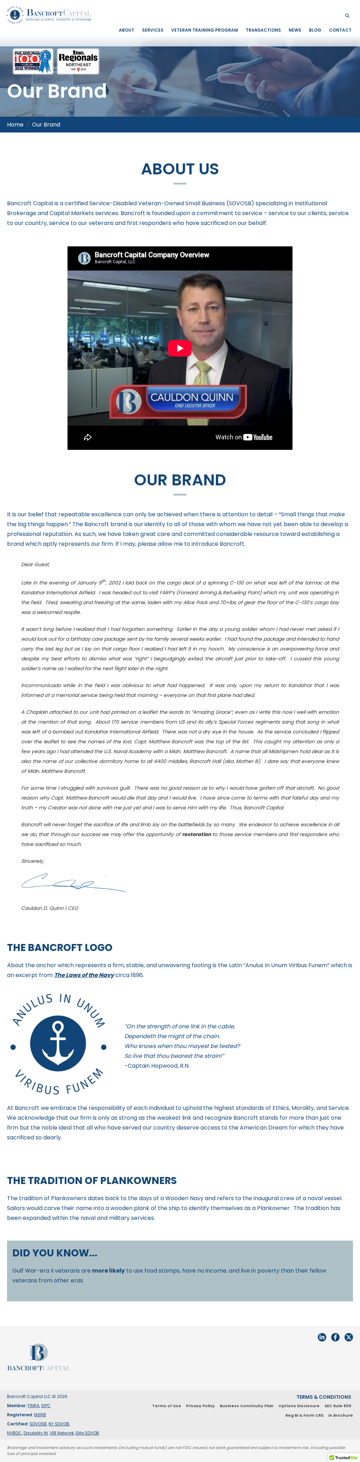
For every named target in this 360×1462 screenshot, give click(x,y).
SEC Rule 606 (337, 1406)
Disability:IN (36, 1433)
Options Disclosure (299, 1406)
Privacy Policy (200, 1406)
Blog (315, 30)
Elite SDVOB (87, 1433)
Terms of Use (166, 1406)
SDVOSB (38, 1424)
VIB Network (62, 1433)
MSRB (40, 1415)
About (126, 30)
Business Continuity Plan (247, 1406)
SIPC (46, 1406)
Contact (340, 30)
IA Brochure (340, 1415)
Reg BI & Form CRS (304, 1415)
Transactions (263, 30)
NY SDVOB (59, 1424)
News (295, 30)
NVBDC (14, 1433)
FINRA (33, 1406)
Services (152, 30)
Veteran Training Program (204, 30)
